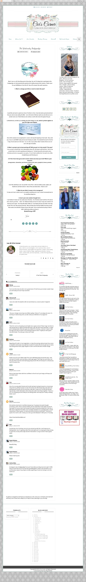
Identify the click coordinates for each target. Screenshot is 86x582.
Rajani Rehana (13, 440)
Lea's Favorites (30, 39)
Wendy (11, 285)
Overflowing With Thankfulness (69, 249)
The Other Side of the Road (68, 245)
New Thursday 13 (65, 263)
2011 (35, 558)
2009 (35, 561)
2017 (35, 550)
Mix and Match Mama (66, 237)
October (37, 520)
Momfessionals (65, 241)
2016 (35, 552)
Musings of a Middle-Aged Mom (69, 258)
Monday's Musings (42, 39)
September (37, 521)
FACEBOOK (43, 7)
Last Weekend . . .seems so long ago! (68, 259)
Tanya (11, 353)
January (36, 532)
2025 (35, 515)
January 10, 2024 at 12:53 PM (14, 383)
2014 (35, 554)
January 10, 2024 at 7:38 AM (14, 323)
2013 (35, 556)
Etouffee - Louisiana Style (70, 295)
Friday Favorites (64, 242)
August (36, 523)
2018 (35, 549)
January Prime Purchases (40, 541)
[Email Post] (11, 219)
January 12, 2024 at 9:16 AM (14, 441)
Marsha (11, 401)
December (37, 517)
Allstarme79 (12, 298)
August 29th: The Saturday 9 (68, 224)
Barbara (11, 339)
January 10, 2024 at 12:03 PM (14, 370)
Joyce (10, 322)
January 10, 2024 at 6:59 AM (14, 286)
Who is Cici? (18, 39)
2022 (35, 543)
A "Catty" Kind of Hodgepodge (70, 354)
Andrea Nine (12, 463)
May (36, 527)
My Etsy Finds (67, 330)
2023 (35, 542)
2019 (35, 547)
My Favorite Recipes (64, 39)
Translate (16, 517)
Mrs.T (10, 309)
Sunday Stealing (65, 232)
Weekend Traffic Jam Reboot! (68, 255)
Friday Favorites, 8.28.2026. (67, 250)
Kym (10, 424)
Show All (78, 267)
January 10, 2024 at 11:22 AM (14, 354)
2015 (35, 553)
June (36, 525)
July (36, 524)
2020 (35, 546)
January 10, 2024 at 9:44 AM (14, 340)
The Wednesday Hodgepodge (41, 535)
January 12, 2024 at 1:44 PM (14, 464)
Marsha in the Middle (66, 254)
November (37, 519)
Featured (53, 39)
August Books (64, 246)
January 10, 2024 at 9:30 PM (14, 402)
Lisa (10, 382)
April (36, 528)
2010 (35, 560)
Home (10, 39)
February (37, 531)
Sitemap (75, 39)
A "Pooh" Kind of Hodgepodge (41, 537)
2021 (35, 545)
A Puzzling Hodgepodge (40, 534)
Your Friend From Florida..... (68, 223)
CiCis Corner (42, 569)
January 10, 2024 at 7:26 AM (14, 310)
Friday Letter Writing (69, 389)
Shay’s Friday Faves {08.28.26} (68, 238)
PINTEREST (50, 7)
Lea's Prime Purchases (69, 307)
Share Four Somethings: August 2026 (68, 229)
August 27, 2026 (65, 264)
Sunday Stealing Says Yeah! (67, 233)
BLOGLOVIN (37, 7)
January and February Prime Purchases (72, 365)
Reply (11, 293)
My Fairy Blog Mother (46, 570)
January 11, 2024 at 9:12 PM (14, 425)
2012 (35, 557)
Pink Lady (63, 227)
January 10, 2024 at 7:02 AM (14, 299)
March (36, 530)
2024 (35, 516)
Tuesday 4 (37, 539)
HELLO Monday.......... (69, 283)
